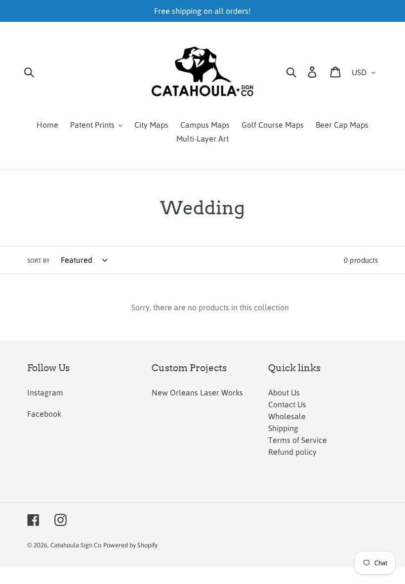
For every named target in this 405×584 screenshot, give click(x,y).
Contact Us (287, 404)
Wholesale (287, 416)
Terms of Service (297, 440)
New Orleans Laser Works (197, 392)
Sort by (38, 260)
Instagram (45, 392)
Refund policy (292, 451)
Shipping (283, 428)
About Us (284, 392)
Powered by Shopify (130, 545)
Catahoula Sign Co (75, 545)
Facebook (44, 413)
